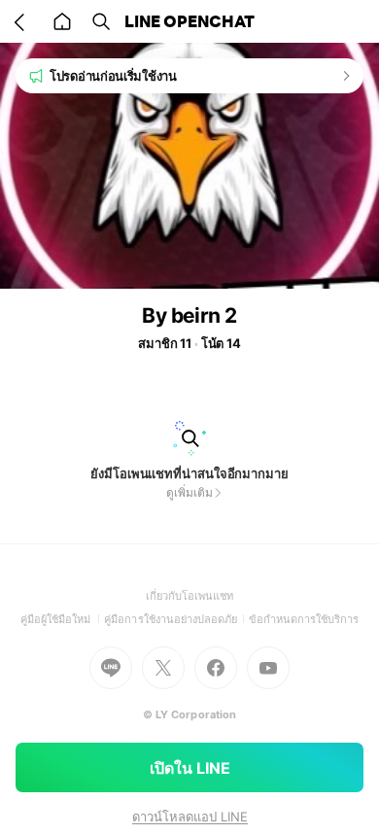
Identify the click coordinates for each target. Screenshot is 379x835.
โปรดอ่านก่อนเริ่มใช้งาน (113, 76)
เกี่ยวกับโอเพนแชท (190, 596)
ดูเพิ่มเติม (189, 492)
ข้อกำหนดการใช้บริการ (304, 619)
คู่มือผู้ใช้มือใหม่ (62, 619)
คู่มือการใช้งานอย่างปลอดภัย (176, 619)
